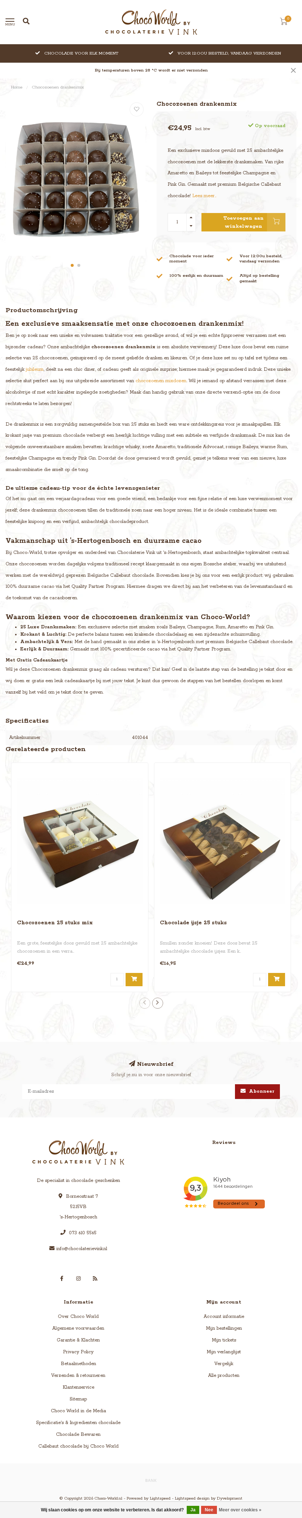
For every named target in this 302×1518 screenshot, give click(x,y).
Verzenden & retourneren (78, 1375)
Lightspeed (160, 1498)
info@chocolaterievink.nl (81, 1249)
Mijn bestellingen (224, 1328)
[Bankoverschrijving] (151, 1480)
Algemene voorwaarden (78, 1328)
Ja (193, 1509)
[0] (283, 23)
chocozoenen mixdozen (161, 381)
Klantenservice (78, 1387)
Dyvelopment (229, 1498)
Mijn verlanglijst (224, 1352)
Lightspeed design (192, 1498)
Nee (209, 1509)
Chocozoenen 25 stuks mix (55, 922)
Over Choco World (78, 1316)
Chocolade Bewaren (78, 1434)
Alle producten (223, 1375)
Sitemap (78, 1399)
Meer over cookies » (240, 1509)
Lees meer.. (204, 196)
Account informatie (224, 1316)
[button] (72, 265)
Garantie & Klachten (78, 1340)
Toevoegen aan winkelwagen (243, 222)
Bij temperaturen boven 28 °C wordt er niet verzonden (151, 70)
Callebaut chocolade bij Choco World (78, 1446)
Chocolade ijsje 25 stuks (193, 922)
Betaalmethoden (78, 1364)
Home (16, 87)
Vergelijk (223, 1364)
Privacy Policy (78, 1352)
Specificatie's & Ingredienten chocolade (78, 1422)
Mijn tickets (224, 1340)
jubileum (34, 369)
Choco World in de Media (78, 1411)
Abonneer (260, 1091)
